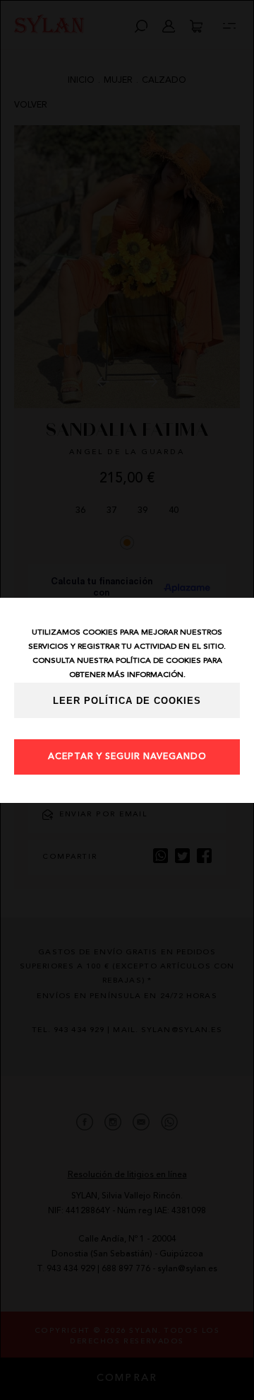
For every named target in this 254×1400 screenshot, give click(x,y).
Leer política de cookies (127, 701)
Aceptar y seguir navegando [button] (127, 757)
